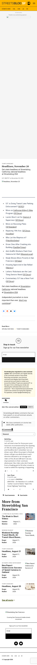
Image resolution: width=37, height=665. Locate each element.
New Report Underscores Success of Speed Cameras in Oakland (12, 568)
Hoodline (9, 234)
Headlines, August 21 (11, 551)
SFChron (17, 213)
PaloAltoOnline (12, 240)
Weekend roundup (7, 530)
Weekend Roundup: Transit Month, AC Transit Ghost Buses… (12, 535)
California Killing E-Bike (23, 210)
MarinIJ (9, 268)
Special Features (8, 329)
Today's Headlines (7, 163)
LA (23, 9)
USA (19, 9)
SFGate (18, 261)
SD (27, 9)
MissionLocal (26, 254)
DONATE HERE (6, 9)
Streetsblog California (10, 513)
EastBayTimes (19, 247)
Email (4, 354)
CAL (14, 9)
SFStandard (11, 227)
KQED (21, 206)
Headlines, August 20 (11, 586)
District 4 (27, 217)
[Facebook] (16, 643)
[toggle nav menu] (34, 3)
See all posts (7, 600)
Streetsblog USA (11, 292)
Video (21, 513)
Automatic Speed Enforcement (11, 563)
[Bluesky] (21, 643)
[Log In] (29, 3)
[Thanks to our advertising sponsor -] (18, 87)
